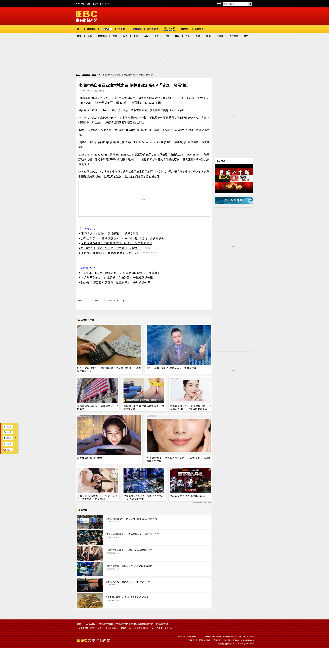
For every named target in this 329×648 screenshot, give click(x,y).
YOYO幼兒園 (157, 628)
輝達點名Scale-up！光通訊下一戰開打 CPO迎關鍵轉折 (144, 497)
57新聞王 (122, 29)
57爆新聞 (137, 29)
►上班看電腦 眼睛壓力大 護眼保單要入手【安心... (110, 252)
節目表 (80, 624)
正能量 (220, 36)
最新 (79, 36)
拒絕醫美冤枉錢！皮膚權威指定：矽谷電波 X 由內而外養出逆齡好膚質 (190, 407)
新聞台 (93, 628)
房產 (156, 36)
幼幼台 (116, 628)
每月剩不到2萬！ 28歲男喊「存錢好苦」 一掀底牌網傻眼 (117, 277)
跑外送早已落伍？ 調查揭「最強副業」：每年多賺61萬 (115, 282)
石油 (97, 300)
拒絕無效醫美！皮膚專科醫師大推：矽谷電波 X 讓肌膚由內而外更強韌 (179, 459)
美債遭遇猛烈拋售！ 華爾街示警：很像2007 (97, 407)
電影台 (123, 628)
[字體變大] (8, 433)
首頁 (79, 29)
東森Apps (98, 4)
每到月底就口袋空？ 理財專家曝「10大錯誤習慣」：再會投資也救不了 (109, 369)
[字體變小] (8, 439)
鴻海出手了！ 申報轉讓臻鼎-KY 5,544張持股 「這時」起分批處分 (122, 238)
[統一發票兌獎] (234, 203)
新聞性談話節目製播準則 (142, 624)
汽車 (167, 36)
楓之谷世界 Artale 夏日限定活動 (187, 495)
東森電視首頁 (82, 628)
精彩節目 (185, 29)
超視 (138, 628)
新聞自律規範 (122, 624)
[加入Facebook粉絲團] (8, 445)
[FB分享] (8, 428)
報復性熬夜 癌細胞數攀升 (91, 458)
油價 (110, 300)
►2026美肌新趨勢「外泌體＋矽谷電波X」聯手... (109, 248)
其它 (246, 36)
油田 (103, 300)
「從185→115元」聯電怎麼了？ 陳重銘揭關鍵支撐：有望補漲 (120, 272)
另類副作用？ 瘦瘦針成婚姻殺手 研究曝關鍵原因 (144, 407)
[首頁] (86, 16)
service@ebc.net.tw (247, 640)
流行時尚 (233, 36)
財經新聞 (91, 29)
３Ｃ (188, 36)
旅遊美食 (199, 29)
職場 (208, 36)
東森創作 (168, 628)
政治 (125, 36)
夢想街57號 (152, 29)
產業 (115, 36)
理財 (177, 36)
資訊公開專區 (162, 624)
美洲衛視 (146, 628)
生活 (198, 36)
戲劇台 (108, 628)
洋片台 (131, 628)
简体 (107, 4)
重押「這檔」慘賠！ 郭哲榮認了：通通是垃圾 (110, 233)
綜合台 (100, 628)
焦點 (90, 36)
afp (122, 300)
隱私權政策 (250, 636)
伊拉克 (90, 300)
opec (116, 300)
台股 (146, 36)
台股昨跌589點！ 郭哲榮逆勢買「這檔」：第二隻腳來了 (116, 243)
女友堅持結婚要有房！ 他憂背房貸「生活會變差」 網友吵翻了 (97, 497)
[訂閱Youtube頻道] (8, 451)
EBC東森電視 (83, 4)
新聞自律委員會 (106, 624)
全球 (136, 36)
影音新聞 (102, 36)
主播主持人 (91, 624)
